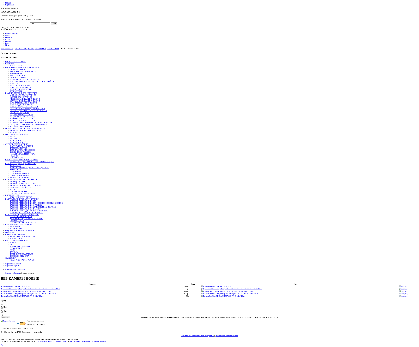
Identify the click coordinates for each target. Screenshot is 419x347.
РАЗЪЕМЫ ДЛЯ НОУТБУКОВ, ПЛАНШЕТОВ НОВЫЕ (31, 122)
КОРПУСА (14, 83)
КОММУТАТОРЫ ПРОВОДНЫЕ (22, 150)
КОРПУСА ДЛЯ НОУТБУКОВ (21, 105)
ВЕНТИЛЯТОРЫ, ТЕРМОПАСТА (23, 71)
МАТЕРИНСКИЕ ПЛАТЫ (20, 85)
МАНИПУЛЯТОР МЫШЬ (19, 177)
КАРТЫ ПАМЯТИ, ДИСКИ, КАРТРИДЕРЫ (22, 215)
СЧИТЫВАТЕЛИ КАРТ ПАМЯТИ (23, 223)
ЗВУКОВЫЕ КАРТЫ (18, 77)
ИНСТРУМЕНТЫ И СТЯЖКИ (21, 146)
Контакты (9, 37)
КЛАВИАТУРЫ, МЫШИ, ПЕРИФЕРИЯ (30, 49)
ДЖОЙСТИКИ (15, 170)
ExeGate (4, 311)
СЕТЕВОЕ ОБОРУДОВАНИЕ (16, 144)
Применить (5, 317)
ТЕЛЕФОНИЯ (10, 258)
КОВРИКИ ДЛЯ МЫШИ (19, 175)
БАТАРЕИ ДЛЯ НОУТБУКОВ (21, 97)
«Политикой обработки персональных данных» (88, 341)
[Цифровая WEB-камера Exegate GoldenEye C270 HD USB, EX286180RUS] (229, 294)
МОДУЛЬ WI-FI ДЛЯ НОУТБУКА (22, 117)
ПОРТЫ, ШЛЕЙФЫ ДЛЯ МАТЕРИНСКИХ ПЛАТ (29, 211)
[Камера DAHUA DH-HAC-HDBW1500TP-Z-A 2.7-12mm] (223, 296)
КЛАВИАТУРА (15, 172)
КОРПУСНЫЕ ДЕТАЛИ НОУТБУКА (24, 107)
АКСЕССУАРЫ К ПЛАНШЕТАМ (22, 236)
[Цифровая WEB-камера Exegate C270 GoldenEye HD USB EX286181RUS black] (231, 289)
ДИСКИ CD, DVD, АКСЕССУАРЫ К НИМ (26, 219)
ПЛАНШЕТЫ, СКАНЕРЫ (15, 234)
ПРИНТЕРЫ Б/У (16, 140)
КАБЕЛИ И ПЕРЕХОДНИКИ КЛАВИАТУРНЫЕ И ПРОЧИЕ (33, 207)
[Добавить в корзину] (403, 286)
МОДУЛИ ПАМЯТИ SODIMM (21, 115)
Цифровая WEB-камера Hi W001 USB (15, 286)
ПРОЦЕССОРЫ (16, 91)
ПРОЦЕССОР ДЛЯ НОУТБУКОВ (22, 120)
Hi (2, 315)
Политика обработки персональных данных (197, 336)
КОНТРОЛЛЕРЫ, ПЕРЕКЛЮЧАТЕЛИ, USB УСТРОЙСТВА (33, 81)
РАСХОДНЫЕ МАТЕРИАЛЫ (16, 240)
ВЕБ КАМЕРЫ (53, 49)
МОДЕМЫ (14, 156)
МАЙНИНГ (9, 232)
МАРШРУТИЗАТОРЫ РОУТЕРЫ (22, 154)
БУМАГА (13, 242)
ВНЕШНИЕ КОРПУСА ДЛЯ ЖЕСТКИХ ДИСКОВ (29, 168)
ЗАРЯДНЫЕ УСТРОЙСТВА (20, 187)
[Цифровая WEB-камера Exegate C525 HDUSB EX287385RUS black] (227, 291)
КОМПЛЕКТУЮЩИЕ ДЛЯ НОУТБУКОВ (21, 93)
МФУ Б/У (13, 136)
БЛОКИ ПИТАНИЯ (17, 69)
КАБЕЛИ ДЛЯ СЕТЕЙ (18, 148)
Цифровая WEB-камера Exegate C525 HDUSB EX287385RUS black (26, 291)
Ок (2, 345)
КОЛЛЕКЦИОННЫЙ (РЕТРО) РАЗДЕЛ (20, 230)
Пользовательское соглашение (227, 336)
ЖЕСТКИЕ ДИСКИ (17, 75)
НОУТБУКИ (10, 64)
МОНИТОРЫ (15, 132)
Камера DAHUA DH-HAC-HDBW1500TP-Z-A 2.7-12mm (22, 296)
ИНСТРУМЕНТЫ (12, 195)
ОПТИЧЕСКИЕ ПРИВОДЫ (20, 89)
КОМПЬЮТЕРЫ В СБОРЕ (15, 62)
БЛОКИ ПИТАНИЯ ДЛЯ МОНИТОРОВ (25, 130)
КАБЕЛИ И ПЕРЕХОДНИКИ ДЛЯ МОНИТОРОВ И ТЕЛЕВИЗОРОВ (36, 203)
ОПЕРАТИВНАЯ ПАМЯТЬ (20, 87)
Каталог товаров (11, 33)
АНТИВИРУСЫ (16, 226)
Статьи (7, 39)
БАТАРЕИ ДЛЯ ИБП (18, 181)
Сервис (8, 35)
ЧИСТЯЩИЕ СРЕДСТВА (19, 256)
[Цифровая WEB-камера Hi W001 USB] (216, 286)
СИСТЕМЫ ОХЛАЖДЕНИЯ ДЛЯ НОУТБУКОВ (28, 124)
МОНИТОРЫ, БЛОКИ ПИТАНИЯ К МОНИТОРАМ (25, 128)
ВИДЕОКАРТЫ (16, 73)
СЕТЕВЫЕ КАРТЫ (17, 158)
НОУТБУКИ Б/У (16, 66)
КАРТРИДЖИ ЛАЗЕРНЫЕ (20, 246)
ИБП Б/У (13, 189)
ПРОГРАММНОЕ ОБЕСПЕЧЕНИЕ (18, 225)
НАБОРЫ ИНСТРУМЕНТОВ (21, 197)
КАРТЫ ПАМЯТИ (17, 221)
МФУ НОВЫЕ (15, 138)
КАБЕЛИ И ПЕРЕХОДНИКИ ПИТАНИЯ (25, 209)
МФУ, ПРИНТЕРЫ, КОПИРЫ (16, 134)
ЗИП (11, 244)
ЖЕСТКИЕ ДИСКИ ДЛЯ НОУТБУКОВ (25, 101)
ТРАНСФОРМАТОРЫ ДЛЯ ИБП (22, 193)
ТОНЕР (12, 250)
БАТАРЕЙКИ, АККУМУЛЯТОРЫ (23, 183)
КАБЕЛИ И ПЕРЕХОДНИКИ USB (23, 201)
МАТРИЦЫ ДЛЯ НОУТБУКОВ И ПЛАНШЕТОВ (28, 111)
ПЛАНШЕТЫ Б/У (16, 238)
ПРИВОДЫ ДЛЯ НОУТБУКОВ (21, 119)
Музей (7, 45)
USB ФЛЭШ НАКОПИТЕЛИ (21, 217)
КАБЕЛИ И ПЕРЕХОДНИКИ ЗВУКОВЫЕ (26, 205)
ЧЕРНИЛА (14, 252)
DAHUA (4, 307)
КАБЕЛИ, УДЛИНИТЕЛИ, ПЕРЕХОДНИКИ (22, 199)
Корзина (8, 41)
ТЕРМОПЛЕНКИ (16, 248)
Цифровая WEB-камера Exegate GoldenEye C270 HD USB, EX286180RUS (28, 294)
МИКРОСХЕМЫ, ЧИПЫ (19, 113)
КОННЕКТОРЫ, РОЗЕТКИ (20, 152)
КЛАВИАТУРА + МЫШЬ (19, 173)
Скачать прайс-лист (12, 273)
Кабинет (8, 43)
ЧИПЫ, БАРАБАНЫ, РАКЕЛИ (21, 254)
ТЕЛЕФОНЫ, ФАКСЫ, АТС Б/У (22, 260)
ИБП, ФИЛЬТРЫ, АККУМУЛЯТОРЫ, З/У (21, 179)
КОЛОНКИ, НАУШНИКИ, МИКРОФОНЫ (26, 213)
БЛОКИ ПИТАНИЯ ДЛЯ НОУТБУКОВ (25, 99)
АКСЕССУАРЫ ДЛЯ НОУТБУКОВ (23, 95)
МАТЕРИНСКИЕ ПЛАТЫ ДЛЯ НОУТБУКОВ (27, 109)
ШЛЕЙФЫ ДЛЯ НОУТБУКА (21, 126)
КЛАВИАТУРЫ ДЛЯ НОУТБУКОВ (23, 103)
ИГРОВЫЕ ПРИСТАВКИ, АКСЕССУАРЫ (21, 160)
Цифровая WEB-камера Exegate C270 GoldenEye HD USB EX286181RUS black (30, 289)
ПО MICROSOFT (16, 228)
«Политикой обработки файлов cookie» (52, 341)
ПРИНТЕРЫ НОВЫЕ (18, 142)
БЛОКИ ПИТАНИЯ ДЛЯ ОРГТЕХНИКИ (25, 185)
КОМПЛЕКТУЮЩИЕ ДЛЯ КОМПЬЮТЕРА (22, 67)
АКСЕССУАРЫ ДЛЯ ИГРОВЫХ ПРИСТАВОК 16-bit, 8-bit (32, 162)
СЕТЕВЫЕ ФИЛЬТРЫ (18, 191)
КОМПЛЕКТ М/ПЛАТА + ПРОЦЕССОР (25, 79)
